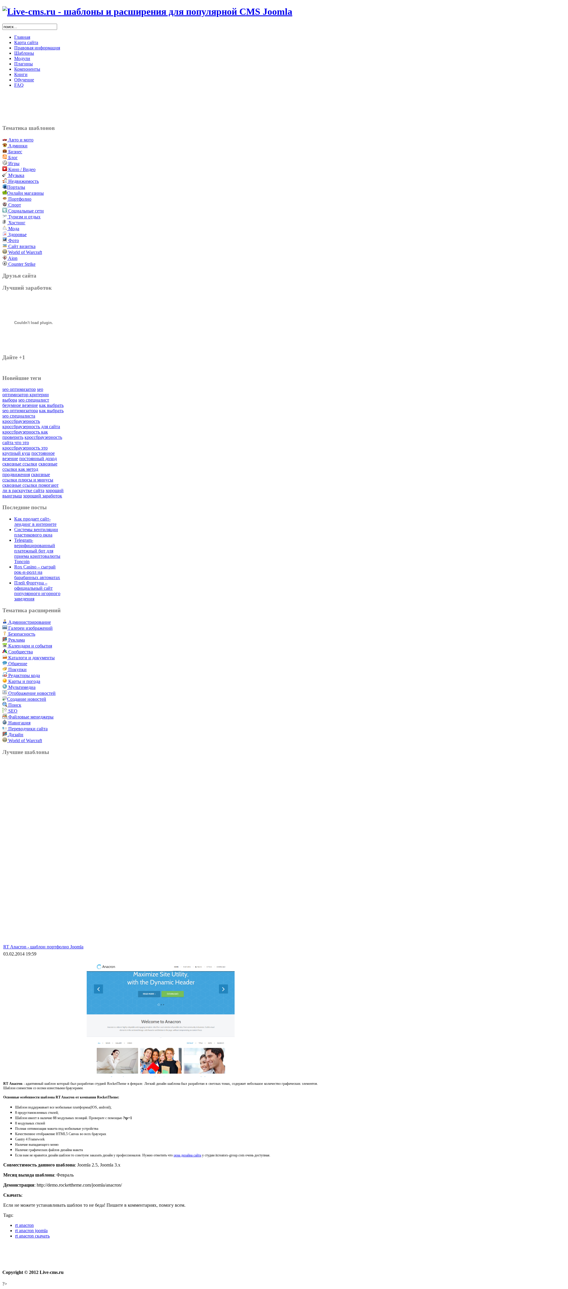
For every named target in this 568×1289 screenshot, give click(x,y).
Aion (12, 258)
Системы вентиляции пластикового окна (36, 532)
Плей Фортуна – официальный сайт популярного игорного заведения (37, 590)
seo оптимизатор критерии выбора (25, 394)
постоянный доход (38, 458)
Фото (13, 240)
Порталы (16, 187)
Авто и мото (20, 139)
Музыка (15, 175)
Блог (12, 157)
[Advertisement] (160, 106)
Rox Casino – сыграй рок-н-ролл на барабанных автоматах (37, 572)
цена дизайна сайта (187, 1155)
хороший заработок (42, 495)
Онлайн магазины (25, 193)
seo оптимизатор (19, 389)
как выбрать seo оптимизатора (33, 408)
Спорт (14, 204)
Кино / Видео (21, 169)
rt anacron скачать (32, 1235)
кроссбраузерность (21, 421)
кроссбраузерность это (25, 447)
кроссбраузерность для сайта (31, 426)
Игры (13, 163)
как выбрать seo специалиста (33, 413)
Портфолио (19, 199)
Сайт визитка (21, 246)
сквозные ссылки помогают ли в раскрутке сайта (30, 488)
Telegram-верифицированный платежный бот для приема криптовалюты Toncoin (37, 551)
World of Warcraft (25, 252)
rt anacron (24, 1225)
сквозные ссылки (19, 463)
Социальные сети (25, 210)
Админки (17, 145)
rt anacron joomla (31, 1230)
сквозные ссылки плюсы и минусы (27, 477)
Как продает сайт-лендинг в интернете (35, 521)
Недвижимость (23, 181)
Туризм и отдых (24, 216)
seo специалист (33, 399)
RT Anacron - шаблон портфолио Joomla (43, 946)
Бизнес (14, 151)
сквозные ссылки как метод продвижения (29, 469)
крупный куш (16, 453)
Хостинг (16, 222)
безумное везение (20, 405)
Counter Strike (21, 264)
